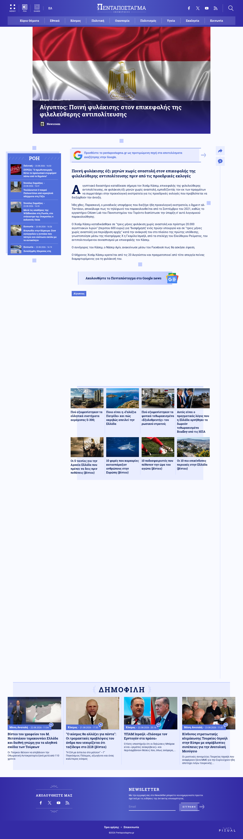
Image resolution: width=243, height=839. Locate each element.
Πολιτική (98, 20)
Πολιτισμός (148, 20)
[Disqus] (140, 534)
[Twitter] (198, 8)
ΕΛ (50, 8)
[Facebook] (189, 8)
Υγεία (171, 20)
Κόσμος (75, 20)
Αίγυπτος (78, 293)
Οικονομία (122, 20)
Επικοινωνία (131, 827)
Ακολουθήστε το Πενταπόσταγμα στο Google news (123, 278)
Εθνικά (55, 20)
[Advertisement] (140, 345)
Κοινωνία (216, 20)
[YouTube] (206, 8)
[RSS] (215, 8)
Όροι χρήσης (111, 827)
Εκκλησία (192, 20)
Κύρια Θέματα (29, 20)
